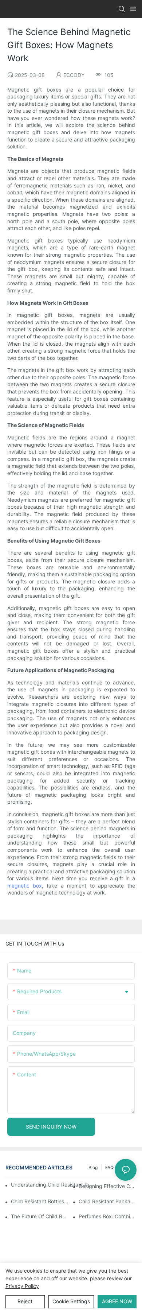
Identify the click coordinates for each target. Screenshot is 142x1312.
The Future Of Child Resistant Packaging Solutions (40, 1216)
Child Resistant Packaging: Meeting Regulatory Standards (108, 1201)
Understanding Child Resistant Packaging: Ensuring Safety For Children (52, 1184)
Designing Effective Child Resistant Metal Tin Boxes (108, 1186)
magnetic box (24, 885)
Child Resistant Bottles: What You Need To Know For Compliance (40, 1201)
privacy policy (22, 1286)
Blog (93, 1167)
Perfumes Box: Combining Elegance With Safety (108, 1216)
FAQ (109, 1167)
